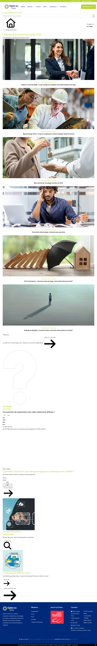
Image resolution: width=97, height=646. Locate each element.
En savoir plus (75, 644)
